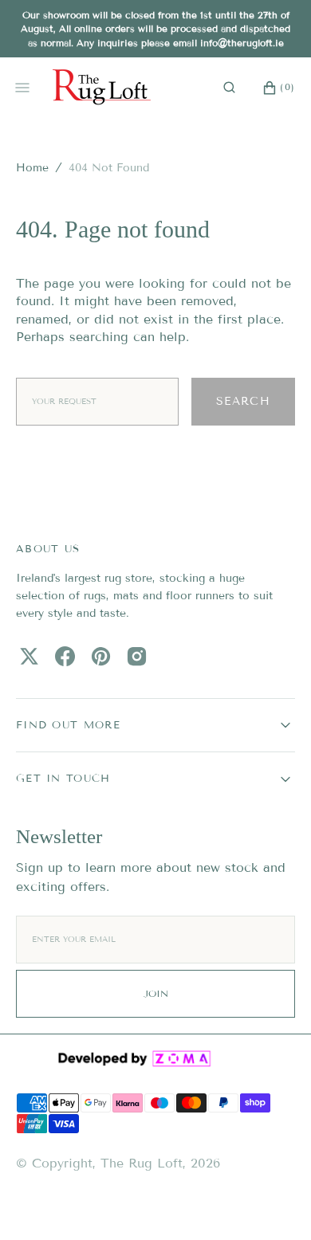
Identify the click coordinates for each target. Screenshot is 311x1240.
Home (32, 168)
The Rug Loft (141, 1163)
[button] (229, 87)
